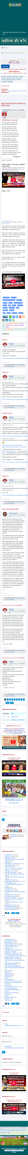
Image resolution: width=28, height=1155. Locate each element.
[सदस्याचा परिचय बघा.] (4, 115)
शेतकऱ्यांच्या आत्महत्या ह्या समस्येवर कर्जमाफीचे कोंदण (14, 960)
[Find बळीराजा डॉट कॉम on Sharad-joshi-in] (7, 830)
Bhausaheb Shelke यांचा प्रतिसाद (12, 605)
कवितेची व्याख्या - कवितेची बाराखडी (18, 720)
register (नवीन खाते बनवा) (9, 366)
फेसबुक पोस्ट (5, 372)
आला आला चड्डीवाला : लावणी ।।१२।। (12, 945)
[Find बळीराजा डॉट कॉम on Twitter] (17, 830)
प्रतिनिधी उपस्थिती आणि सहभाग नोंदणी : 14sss (14, 1025)
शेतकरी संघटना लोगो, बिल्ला (10, 896)
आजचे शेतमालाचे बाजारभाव (10, 865)
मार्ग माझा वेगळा (12, 307)
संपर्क (9, 1132)
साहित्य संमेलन (24, 1128)
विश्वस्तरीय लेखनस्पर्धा (4, 1130)
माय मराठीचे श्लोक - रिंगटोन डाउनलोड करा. (13, 881)
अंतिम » (11, 702)
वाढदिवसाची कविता (8, 975)
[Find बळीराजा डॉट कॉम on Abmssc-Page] (10, 830)
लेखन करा (7, 1024)
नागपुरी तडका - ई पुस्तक (9, 856)
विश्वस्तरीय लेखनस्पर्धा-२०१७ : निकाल (12, 958)
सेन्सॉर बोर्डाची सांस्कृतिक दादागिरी (10, 509)
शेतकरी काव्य (5, 310)
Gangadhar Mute (18, 303)
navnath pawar (13, 513)
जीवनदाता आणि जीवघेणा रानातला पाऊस (12, 944)
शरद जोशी (7, 984)
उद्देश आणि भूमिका (8, 883)
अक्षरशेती (20, 77)
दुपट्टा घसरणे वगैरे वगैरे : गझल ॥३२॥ (12, 981)
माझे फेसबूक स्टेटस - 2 (9, 871)
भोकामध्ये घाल (19, 300)
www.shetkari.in (10, 733)
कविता (4, 313)
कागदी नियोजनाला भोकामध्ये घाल (9, 300)
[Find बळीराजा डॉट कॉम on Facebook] (14, 830)
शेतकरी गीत (12, 310)
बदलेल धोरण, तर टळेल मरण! (10, 947)
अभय (9, 305)
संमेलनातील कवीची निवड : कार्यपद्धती (12, 957)
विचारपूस (6, 887)
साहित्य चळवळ (15, 77)
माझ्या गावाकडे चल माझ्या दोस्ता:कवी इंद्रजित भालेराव (15, 967)
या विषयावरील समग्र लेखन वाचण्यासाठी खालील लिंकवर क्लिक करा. (14, 799)
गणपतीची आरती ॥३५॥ (9, 890)
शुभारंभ (6, 862)
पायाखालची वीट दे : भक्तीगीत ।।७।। (12, 897)
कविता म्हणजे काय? (15, 716)
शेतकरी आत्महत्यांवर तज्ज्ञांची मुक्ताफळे (12, 966)
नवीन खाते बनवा (8, 1046)
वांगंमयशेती (14, 835)
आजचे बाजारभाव (7, 1128)
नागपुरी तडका (4, 81)
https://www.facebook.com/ (9, 451)
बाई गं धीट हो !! (8, 970)
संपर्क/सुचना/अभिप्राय (9, 880)
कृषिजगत (17, 1130)
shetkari (5, 305)
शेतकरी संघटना (23, 1130)
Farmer (10, 303)
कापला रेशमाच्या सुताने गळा (10, 906)
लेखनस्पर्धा (4, 79)
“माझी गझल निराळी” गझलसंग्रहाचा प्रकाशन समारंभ (14, 877)
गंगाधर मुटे (4, 110)
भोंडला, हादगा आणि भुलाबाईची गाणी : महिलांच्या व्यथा (14, 874)
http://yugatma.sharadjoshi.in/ (13, 1150)
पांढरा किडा (7, 972)
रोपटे (6, 978)
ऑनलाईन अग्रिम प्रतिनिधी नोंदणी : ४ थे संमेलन (14, 902)
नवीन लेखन (4, 77)
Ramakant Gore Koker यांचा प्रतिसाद (13, 658)
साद (5, 995)
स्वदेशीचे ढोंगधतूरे (6, 297)
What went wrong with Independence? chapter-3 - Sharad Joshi (14, 868)
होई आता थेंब (7, 985)
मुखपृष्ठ (2, 53)
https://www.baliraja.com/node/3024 (15, 91)
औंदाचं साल (7, 994)
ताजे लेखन (9, 77)
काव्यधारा (13, 79)
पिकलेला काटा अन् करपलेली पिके (11, 992)
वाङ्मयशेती (9, 79)
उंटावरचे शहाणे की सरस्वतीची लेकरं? (11, 963)
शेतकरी (17, 307)
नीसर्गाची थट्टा (7, 948)
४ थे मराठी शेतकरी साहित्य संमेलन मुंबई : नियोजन (14, 884)
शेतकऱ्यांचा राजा (3, 1132)
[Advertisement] (14, 17)
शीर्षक (12, 713)
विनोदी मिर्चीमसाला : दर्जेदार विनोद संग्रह (12, 863)
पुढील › (7, 702)
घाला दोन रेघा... (8, 998)
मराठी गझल (18, 79)
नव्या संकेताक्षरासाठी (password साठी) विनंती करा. (14, 1048)
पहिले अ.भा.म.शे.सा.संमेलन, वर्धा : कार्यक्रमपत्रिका (14, 899)
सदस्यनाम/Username (7, 1036)
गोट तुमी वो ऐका (8, 976)
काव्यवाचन (4, 340)
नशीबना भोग (7, 1000)
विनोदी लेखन (10, 81)
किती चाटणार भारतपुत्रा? (9, 909)
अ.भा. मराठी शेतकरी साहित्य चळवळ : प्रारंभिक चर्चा (14, 955)
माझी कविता (5, 307)
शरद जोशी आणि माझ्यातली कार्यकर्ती (11, 908)
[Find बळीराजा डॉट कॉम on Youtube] (20, 830)
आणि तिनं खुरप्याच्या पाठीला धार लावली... (12, 954)
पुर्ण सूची (3, 915)
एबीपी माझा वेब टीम (7, 222)
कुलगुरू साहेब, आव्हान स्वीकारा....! (11, 872)
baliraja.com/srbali (14, 802)
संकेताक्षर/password (7, 1041)
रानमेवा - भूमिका (8, 866)
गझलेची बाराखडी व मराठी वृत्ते (10, 905)
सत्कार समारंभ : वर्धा (8, 889)
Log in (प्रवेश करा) (19, 364)
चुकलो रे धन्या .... (8, 973)
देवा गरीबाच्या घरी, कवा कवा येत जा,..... (12, 986)
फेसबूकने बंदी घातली (7, 413)
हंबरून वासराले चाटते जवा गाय (10, 894)
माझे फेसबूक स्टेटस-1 (9, 854)
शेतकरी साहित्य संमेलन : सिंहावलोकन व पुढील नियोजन (15, 891)
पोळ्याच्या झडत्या (8, 858)
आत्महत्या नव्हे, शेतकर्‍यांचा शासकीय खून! (12, 982)
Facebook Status (16, 1128)
